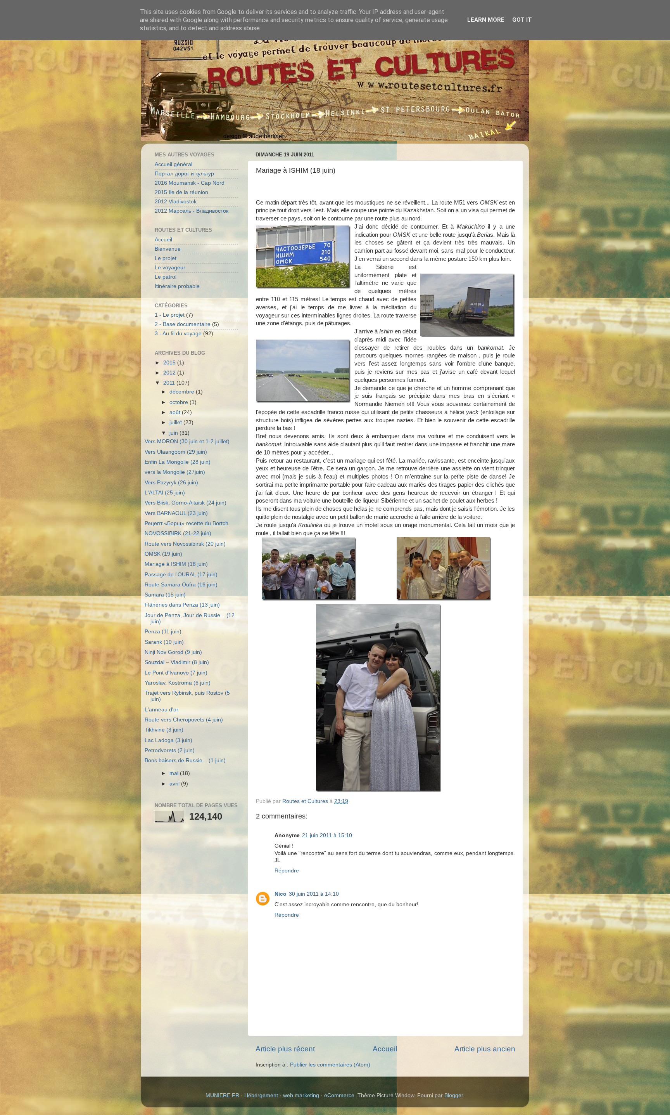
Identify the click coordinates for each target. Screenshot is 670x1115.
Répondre (287, 871)
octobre (179, 402)
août (175, 412)
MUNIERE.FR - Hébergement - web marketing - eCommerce (279, 1095)
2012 (170, 373)
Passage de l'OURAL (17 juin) (181, 574)
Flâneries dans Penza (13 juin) (182, 605)
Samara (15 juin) (165, 595)
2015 (170, 363)
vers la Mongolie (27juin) (175, 472)
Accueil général (173, 164)
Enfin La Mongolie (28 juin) (178, 462)
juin (174, 433)
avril (175, 784)
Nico (281, 894)
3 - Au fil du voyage (178, 333)
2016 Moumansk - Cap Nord (189, 183)
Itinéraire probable (177, 286)
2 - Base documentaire (183, 324)
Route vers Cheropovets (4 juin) (184, 720)
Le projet (165, 258)
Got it (522, 19)
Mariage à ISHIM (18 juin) (176, 564)
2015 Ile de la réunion (181, 192)
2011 (169, 383)
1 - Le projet (170, 315)
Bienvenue (168, 249)
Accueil (385, 1049)
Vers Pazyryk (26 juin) (171, 483)
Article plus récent (285, 1049)
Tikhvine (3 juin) (164, 730)
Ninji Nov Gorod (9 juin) (173, 652)
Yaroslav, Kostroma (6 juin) (178, 683)
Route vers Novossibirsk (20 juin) (185, 544)
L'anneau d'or (161, 710)
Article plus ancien (484, 1049)
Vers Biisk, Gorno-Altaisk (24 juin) (185, 503)
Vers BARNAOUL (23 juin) (176, 513)
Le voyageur (170, 268)
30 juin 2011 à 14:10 (314, 894)
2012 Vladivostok (176, 202)
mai (174, 773)
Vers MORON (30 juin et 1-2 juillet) (187, 441)
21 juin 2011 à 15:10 (327, 835)
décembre (182, 392)
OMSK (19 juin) (163, 554)
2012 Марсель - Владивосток (191, 211)
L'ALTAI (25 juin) (165, 493)
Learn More (485, 19)
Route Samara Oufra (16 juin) (181, 585)
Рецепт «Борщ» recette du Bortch (186, 523)
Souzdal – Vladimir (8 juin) (177, 662)
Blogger (453, 1095)
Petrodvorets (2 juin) (170, 750)
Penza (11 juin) (163, 632)
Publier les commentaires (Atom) (330, 1065)
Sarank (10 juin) (164, 642)
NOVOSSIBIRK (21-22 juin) (178, 533)
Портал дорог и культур (184, 174)
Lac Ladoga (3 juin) (168, 740)
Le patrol (165, 277)
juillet (176, 422)
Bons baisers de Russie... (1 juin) (185, 760)
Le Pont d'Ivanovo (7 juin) (176, 673)
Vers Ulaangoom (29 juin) (176, 452)
